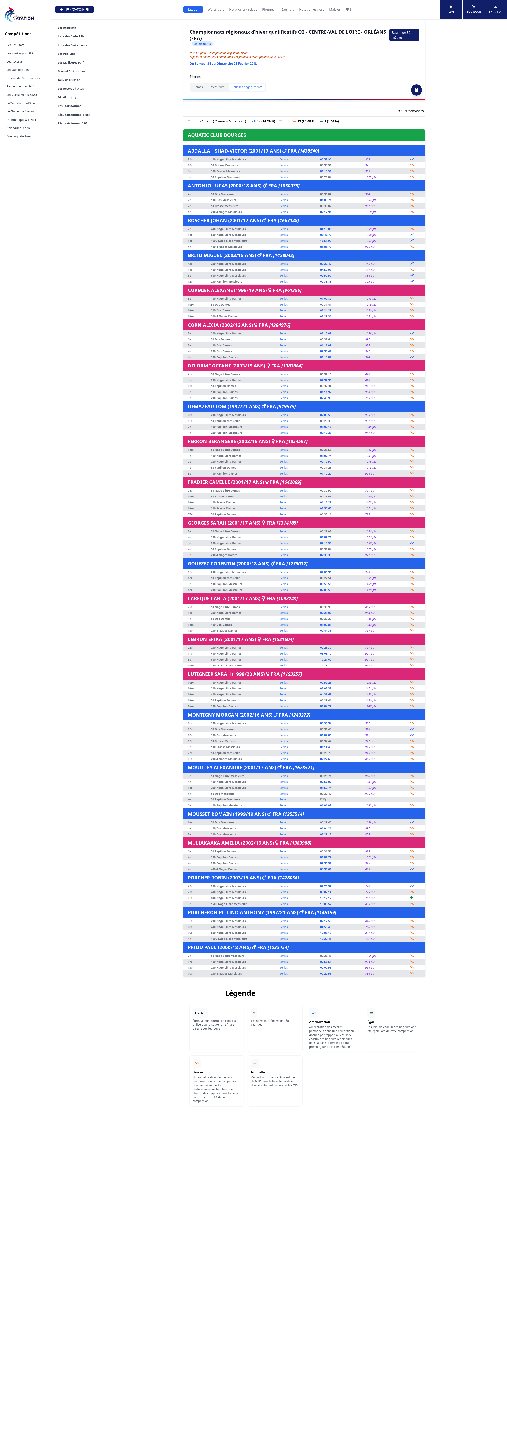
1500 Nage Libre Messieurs (229, 241)
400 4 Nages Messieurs (226, 247)
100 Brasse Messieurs (225, 171)
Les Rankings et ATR (20, 53)
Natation (193, 9)
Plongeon (269, 9)
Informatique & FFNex (21, 120)
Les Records (15, 61)
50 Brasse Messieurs (224, 165)
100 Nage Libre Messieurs (228, 159)
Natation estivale (311, 9)
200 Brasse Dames (223, 508)
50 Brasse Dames (222, 496)
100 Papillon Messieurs (226, 427)
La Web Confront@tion (22, 103)
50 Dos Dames (220, 304)
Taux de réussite (69, 80)
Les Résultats (15, 45)
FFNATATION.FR (77, 9)
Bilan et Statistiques (71, 71)
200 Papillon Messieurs (226, 281)
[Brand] (25, 14)
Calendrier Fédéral (19, 128)
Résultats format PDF (72, 106)
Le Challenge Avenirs (21, 111)
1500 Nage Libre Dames (227, 665)
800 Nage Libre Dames (226, 659)
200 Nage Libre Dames (226, 333)
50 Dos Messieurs (222, 194)
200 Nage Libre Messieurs (228, 264)
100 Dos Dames (221, 345)
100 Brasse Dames (223, 502)
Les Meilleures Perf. (71, 62)
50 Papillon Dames (223, 386)
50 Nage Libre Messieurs (227, 776)
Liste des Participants (72, 45)
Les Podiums (66, 54)
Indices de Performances (23, 78)
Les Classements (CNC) (22, 95)
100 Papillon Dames (224, 357)
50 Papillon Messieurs (225, 177)
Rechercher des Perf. (20, 86)
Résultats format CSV (72, 123)
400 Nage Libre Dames (226, 653)
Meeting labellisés (19, 136)
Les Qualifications (18, 70)
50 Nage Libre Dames (225, 374)
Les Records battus (71, 88)
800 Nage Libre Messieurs (228, 235)
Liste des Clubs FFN (71, 36)
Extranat (496, 11)
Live (451, 11)
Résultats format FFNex (74, 115)
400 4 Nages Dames (224, 869)
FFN (348, 9)
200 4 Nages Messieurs (226, 212)
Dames (198, 87)
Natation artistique (243, 9)
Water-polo (216, 9)
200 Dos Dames (221, 310)
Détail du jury (67, 97)
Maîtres (335, 9)
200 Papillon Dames (224, 398)
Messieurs (217, 87)
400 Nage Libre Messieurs (228, 229)
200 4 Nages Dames (224, 316)
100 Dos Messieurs (223, 200)
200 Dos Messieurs (223, 834)
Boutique (474, 11)
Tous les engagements (247, 87)
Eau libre (287, 9)
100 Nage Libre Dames (226, 298)
